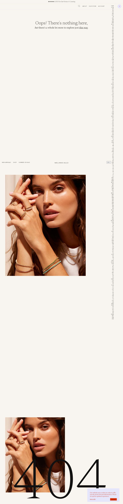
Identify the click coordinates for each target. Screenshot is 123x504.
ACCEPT (113, 499)
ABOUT (84, 6)
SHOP (15, 162)
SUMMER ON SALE (24, 162)
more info (93, 499)
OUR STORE (92, 6)
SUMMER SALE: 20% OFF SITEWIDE (67, 1)
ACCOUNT (101, 6)
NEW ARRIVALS (6, 162)
